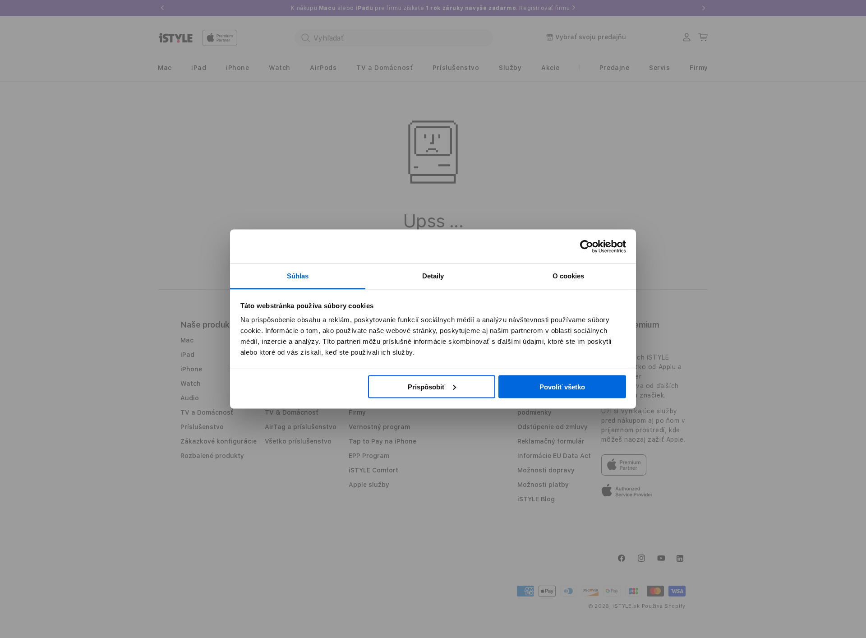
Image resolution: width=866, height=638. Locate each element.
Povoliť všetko (562, 386)
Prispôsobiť (426, 386)
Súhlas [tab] (298, 276)
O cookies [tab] (569, 276)
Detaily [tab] (433, 276)
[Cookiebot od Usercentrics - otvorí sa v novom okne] (586, 246)
